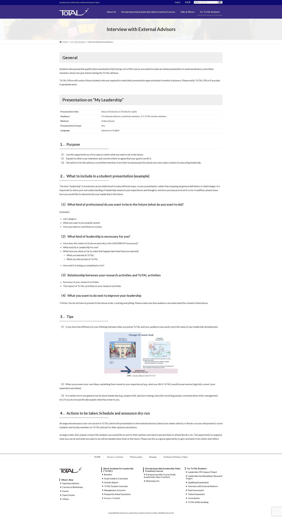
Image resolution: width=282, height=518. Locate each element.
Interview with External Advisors (203, 486)
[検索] (220, 2)
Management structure (115, 490)
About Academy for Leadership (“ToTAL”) (118, 469)
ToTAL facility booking (198, 502)
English (178, 2)
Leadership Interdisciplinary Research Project (204, 477)
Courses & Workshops (72, 487)
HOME (97, 457)
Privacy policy (136, 457)
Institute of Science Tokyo (175, 457)
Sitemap (153, 457)
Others (65, 499)
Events (65, 491)
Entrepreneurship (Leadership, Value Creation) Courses (162, 469)
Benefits (108, 474)
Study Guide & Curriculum (116, 478)
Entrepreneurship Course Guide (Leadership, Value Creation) (160, 475)
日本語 (187, 2)
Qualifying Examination (198, 482)
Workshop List (152, 481)
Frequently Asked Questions (117, 494)
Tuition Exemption (196, 494)
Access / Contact (115, 457)
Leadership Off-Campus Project (202, 472)
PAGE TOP (273, 499)
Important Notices (70, 483)
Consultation (194, 498)
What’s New (67, 479)
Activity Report (111, 482)
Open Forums (68, 495)
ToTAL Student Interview (116, 486)
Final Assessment (196, 490)
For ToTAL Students (197, 468)
